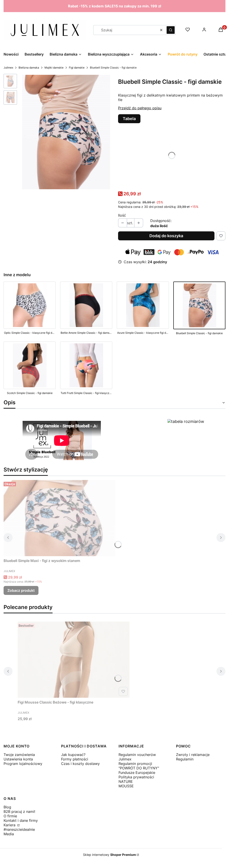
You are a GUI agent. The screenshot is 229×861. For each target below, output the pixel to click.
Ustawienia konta (18, 759)
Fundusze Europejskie (137, 772)
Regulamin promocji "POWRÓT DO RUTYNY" (139, 765)
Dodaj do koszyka (166, 235)
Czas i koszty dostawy (80, 763)
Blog (7, 807)
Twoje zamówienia (19, 754)
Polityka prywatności (136, 777)
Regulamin (184, 759)
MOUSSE (126, 786)
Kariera (10, 825)
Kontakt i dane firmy (21, 820)
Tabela (129, 118)
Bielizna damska (29, 67)
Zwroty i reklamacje (193, 754)
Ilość (122, 215)
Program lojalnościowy (23, 763)
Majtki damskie (54, 67)
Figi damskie (77, 67)
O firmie (10, 816)
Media (9, 834)
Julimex (8, 67)
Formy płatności (74, 759)
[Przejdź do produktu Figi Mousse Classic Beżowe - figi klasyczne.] (73, 660)
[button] (171, 30)
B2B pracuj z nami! (19, 811)
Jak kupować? (73, 754)
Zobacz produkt (21, 590)
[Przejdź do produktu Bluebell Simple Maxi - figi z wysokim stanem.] (59, 518)
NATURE (126, 781)
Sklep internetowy (109, 855)
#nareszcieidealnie (19, 829)
